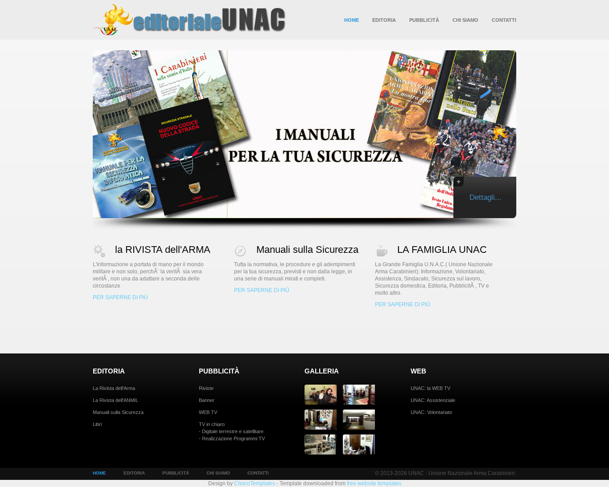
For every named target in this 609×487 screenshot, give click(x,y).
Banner (206, 400)
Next (528, 133)
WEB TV (208, 412)
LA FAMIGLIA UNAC (442, 249)
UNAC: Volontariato (431, 412)
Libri (97, 424)
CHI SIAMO (465, 20)
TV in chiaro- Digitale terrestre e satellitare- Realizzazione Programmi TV (232, 431)
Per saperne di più (120, 297)
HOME (351, 20)
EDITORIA (384, 20)
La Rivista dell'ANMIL (115, 400)
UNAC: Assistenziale (433, 400)
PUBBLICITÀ (424, 20)
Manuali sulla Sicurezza (307, 249)
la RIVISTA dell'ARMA (162, 249)
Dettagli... (485, 197)
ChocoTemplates (254, 483)
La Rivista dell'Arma (114, 388)
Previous (80, 133)
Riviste (206, 388)
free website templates (374, 483)
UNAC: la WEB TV (430, 388)
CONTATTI (504, 20)
